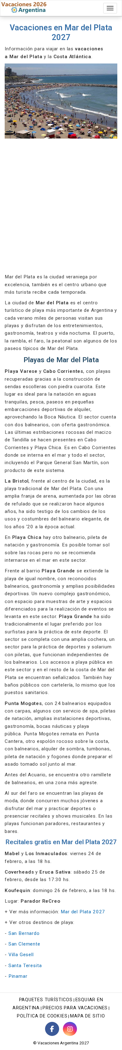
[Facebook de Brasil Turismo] (52, 1029)
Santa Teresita (25, 965)
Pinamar (18, 976)
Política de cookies (42, 1016)
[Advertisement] (61, 206)
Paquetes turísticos (46, 999)
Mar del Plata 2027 (83, 912)
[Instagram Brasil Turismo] (70, 1029)
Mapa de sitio (87, 1016)
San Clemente (24, 944)
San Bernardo (24, 933)
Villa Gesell (21, 954)
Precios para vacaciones (75, 1008)
